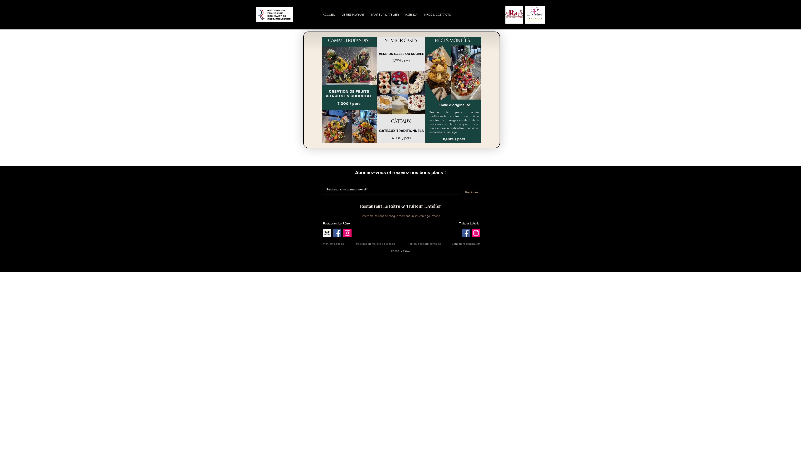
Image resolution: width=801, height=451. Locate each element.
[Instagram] (347, 233)
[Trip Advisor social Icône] (327, 233)
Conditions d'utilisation (466, 244)
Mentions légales (333, 244)
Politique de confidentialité (424, 244)
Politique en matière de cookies (375, 244)
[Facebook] (337, 233)
